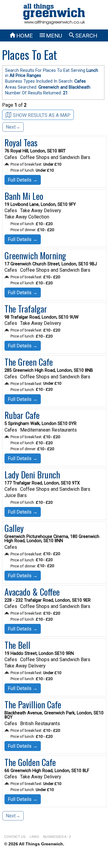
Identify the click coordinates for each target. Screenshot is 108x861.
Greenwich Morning (35, 255)
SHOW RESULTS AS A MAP (41, 115)
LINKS (34, 836)
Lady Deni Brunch (32, 474)
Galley (14, 528)
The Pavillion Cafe (32, 704)
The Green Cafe (28, 362)
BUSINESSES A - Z (57, 836)
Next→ (13, 127)
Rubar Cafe (22, 415)
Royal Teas (21, 142)
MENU (50, 35)
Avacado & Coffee (32, 591)
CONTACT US (15, 836)
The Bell (17, 645)
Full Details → (23, 180)
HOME (21, 35)
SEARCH (82, 35)
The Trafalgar (25, 308)
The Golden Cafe (30, 762)
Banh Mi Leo (23, 196)
